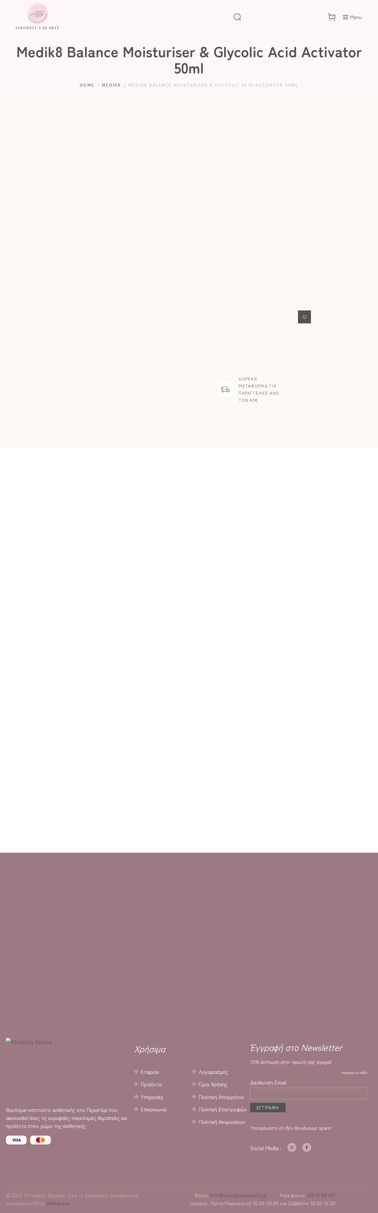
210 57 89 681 (321, 1195)
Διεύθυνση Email (271, 1082)
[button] (304, 316)
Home (87, 85)
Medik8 (111, 85)
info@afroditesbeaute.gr (238, 1195)
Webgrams (58, 1203)
